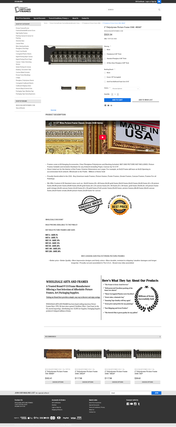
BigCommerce (50, 425)
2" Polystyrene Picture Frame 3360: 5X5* (146, 372)
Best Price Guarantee (23, 18)
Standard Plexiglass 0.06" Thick (116, 58)
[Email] (108, 105)
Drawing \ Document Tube (23, 70)
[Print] (111, 105)
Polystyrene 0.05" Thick (114, 54)
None (108, 49)
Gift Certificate (139, 1)
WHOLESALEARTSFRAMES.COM (25, 105)
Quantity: (107, 94)
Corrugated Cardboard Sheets (24, 83)
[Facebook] (105, 105)
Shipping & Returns (57, 409)
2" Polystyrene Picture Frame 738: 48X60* (56, 372)
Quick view (58, 366)
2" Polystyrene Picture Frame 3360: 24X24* (86, 372)
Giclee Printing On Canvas (23, 67)
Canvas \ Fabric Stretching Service (23, 63)
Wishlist (54, 405)
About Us (75, 18)
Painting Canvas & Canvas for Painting (24, 37)
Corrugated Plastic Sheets (23, 54)
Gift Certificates (56, 402)
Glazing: (107, 46)
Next (101, 55)
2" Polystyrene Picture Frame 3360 (91, 23)
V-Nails (18, 78)
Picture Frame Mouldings (23, 75)
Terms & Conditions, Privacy (58, 18)
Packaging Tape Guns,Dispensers (25, 94)
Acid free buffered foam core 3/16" (118, 81)
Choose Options (57, 382)
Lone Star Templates (66, 425)
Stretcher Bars (20, 41)
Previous (46, 55)
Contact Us (85, 18)
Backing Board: (109, 69)
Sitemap (37, 425)
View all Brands (20, 108)
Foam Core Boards (21, 51)
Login (147, 1)
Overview (53, 110)
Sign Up (153, 1)
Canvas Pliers (20, 43)
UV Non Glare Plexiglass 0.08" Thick (118, 63)
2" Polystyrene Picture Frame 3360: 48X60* (113, 23)
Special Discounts (39, 18)
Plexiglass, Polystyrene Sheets (25, 80)
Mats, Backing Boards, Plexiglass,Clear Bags (22, 47)
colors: (107, 88)
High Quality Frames (22, 33)
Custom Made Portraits (23, 72)
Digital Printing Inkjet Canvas (24, 57)
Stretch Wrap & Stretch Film (24, 88)
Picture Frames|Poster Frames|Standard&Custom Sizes (25, 29)
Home (45, 23)
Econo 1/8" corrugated (114, 77)
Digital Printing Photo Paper (24, 59)
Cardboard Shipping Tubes (23, 86)
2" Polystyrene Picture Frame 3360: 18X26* (116, 372)
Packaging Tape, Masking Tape (25, 91)
